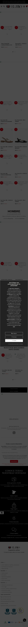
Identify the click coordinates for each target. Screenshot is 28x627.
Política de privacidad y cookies (15, 343)
